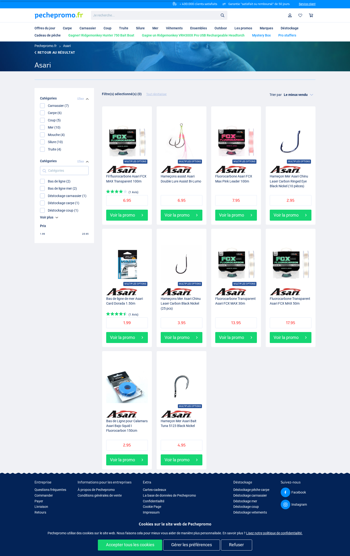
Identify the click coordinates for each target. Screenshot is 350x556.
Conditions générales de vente (100, 495)
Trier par (276, 95)
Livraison (41, 507)
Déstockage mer (245, 501)
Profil (290, 15)
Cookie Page (152, 507)
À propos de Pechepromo (96, 490)
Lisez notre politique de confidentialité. (274, 533)
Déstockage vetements (250, 512)
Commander (44, 495)
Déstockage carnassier (250, 495)
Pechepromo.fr (46, 46)
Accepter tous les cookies (130, 544)
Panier (311, 15)
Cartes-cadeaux (154, 490)
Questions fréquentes (50, 490)
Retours (40, 512)
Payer (39, 501)
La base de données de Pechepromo (169, 495)
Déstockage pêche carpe (251, 490)
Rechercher (222, 15)
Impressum (151, 512)
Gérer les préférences (191, 544)
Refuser (236, 544)
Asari (67, 46)
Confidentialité (153, 501)
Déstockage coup (246, 507)
